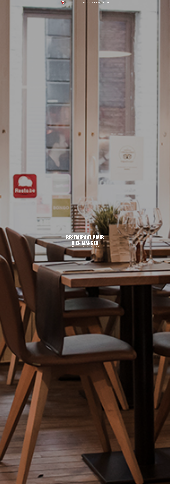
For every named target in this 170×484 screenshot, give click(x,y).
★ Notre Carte (103, 2)
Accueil (84, 2)
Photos (95, 2)
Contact (99, 2)
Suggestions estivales (90, 2)
